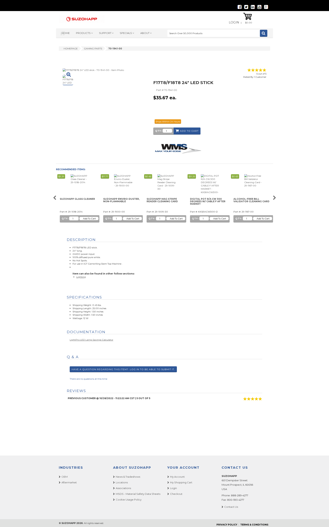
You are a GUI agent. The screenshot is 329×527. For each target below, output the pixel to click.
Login (234, 22)
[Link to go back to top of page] (321, 519)
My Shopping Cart (181, 482)
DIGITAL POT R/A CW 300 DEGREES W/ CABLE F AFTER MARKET (207, 201)
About (145, 32)
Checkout (176, 493)
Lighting (81, 276)
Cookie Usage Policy (128, 499)
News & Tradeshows (128, 476)
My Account (177, 476)
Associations (123, 488)
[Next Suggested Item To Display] (274, 198)
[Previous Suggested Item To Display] (54, 198)
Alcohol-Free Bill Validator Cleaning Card (251, 200)
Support (105, 32)
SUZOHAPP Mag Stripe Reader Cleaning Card (162, 200)
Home (66, 32)
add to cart (189, 130)
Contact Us (231, 506)
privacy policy (226, 524)
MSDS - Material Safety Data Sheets (138, 493)
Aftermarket (69, 482)
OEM (64, 476)
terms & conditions (254, 524)
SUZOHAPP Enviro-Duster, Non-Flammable (121, 200)
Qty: (158, 130)
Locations (122, 482)
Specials (126, 32)
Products (83, 32)
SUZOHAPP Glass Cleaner (77, 199)
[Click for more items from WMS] (178, 148)
